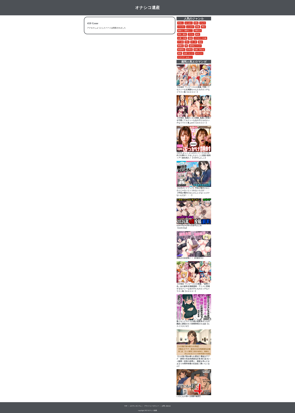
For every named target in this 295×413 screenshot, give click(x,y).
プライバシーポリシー (151, 406)
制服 (197, 27)
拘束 (190, 38)
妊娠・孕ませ (199, 49)
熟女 (200, 42)
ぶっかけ (190, 27)
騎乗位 (180, 46)
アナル (191, 34)
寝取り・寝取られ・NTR (187, 30)
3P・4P (193, 42)
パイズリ (181, 27)
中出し (180, 23)
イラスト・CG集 (200, 38)
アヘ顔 (180, 42)
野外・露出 (182, 34)
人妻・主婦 (182, 38)
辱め (203, 27)
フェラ (202, 23)
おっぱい (188, 23)
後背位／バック (195, 46)
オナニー (199, 53)
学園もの (197, 30)
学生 (187, 42)
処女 (197, 34)
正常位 (189, 49)
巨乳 (196, 23)
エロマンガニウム (136, 406)
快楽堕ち (181, 49)
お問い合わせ (166, 406)
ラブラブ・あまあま (185, 57)
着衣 (179, 53)
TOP (125, 406)
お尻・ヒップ (188, 53)
